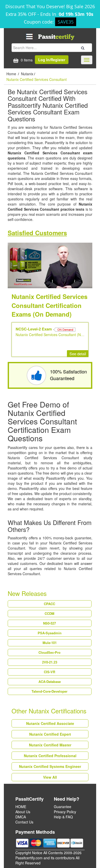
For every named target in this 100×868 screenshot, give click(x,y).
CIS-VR (49, 671)
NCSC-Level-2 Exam (34, 329)
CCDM (49, 613)
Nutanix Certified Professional (50, 755)
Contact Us (24, 821)
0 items (26, 59)
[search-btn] (82, 47)
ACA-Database (49, 681)
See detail (77, 353)
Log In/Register (51, 59)
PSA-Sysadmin (50, 632)
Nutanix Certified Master (50, 744)
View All (50, 777)
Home (11, 73)
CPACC (49, 603)
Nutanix (27, 73)
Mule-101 (50, 642)
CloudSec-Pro (49, 652)
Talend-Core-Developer (49, 691)
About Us (22, 811)
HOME (20, 806)
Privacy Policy (65, 811)
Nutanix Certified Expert (50, 734)
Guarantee (62, 806)
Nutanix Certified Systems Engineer (50, 766)
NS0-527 (49, 623)
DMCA (20, 816)
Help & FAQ (63, 816)
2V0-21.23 (49, 662)
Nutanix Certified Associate (50, 723)
